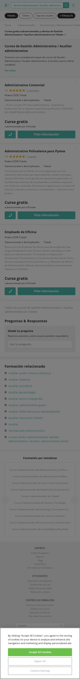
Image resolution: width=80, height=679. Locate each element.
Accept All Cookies (40, 652)
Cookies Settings (40, 670)
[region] (40, 653)
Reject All (40, 661)
